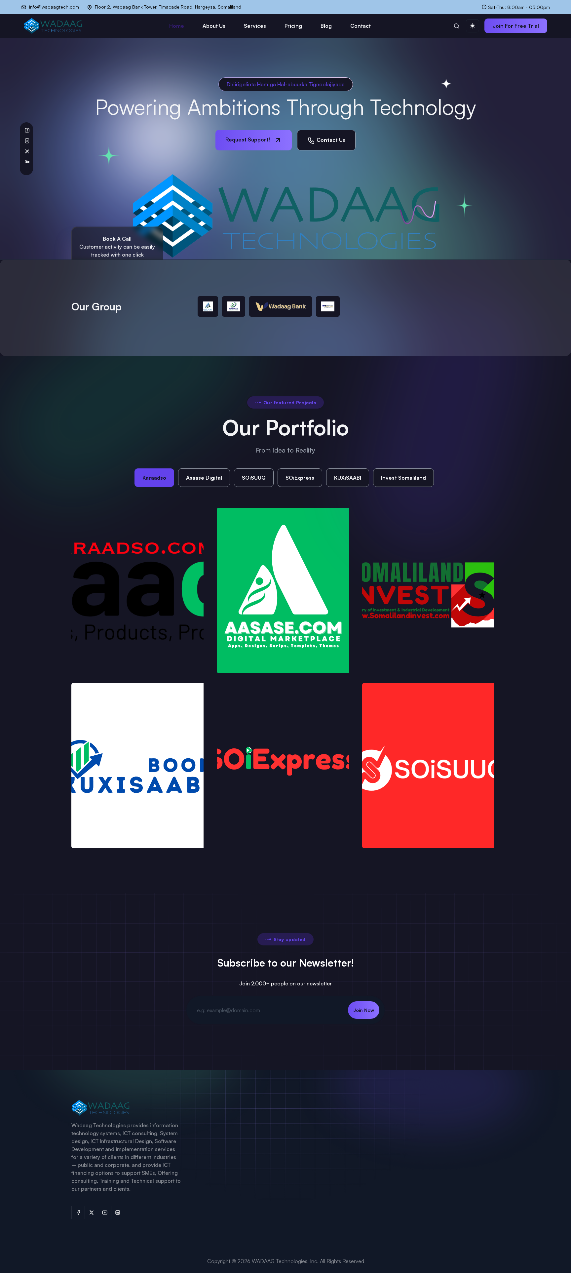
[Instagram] (117, 1212)
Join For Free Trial (516, 25)
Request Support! (248, 139)
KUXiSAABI (347, 477)
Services (255, 25)
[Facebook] (78, 1212)
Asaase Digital (204, 477)
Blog (326, 25)
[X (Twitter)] (91, 1212)
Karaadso (154, 477)
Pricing (293, 25)
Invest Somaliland (403, 477)
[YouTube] (104, 1212)
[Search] (457, 25)
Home (176, 25)
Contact (360, 25)
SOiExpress (300, 477)
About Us (214, 25)
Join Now (363, 1010)
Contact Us (330, 140)
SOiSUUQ (254, 477)
